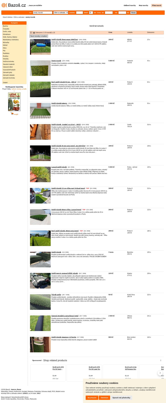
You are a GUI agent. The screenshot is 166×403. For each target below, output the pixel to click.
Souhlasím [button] (92, 398)
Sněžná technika (8, 61)
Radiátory (6, 53)
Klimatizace (7, 34)
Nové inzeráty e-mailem (38, 36)
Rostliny (5, 56)
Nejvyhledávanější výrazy (20, 397)
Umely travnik (56, 61)
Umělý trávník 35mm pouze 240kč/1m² (64, 39)
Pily (4, 51)
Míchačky (6, 42)
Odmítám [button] (104, 398)
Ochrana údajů (46, 391)
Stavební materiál (8, 64)
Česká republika (10, 399)
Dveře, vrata (7, 31)
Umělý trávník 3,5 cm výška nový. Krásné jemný (68, 188)
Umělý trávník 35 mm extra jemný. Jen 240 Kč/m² (68, 146)
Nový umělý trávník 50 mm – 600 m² (63, 82)
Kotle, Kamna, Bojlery (10, 37)
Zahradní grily (7, 72)
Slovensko (20, 399)
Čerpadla (6, 29)
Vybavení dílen (8, 67)
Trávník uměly (56, 295)
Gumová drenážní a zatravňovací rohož (64, 316)
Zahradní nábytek (8, 75)
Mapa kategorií (6, 397)
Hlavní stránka (7, 17)
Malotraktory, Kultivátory (11, 40)
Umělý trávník (56, 252)
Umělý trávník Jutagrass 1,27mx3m (63, 337)
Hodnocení (17, 391)
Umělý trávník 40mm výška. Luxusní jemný (66, 210)
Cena (110, 32)
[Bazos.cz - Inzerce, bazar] (14, 7)
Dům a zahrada (19, 17)
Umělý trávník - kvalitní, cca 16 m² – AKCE (66, 124)
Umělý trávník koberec (59, 103)
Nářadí (5, 45)
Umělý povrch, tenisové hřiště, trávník (64, 273)
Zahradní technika (9, 78)
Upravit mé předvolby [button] (121, 398)
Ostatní (5, 82)
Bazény (5, 26)
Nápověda (4, 391)
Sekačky (6, 59)
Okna (4, 48)
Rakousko (33, 399)
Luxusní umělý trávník (59, 167)
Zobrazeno (150, 32)
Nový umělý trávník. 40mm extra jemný (65, 231)
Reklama (31, 391)
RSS (53, 391)
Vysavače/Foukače (9, 70)
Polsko (27, 399)
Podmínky (37, 391)
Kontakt (24, 391)
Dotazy (11, 391)
